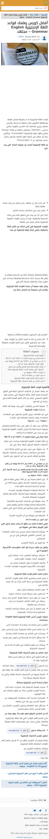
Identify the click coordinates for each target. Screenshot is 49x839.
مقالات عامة (43, 828)
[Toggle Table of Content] (42, 352)
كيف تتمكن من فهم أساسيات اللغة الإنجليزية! (27, 381)
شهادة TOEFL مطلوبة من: (33, 372)
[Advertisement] (24, 92)
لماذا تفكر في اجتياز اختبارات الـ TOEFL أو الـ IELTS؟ (24, 358)
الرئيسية (44, 14)
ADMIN (21, 36)
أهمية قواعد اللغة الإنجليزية (34, 355)
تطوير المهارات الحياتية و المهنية (36, 818)
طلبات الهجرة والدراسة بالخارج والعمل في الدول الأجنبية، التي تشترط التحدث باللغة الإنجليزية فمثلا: (25, 368)
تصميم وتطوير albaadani (24, 837)
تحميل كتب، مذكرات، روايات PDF (36, 814)
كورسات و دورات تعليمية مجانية (36, 825)
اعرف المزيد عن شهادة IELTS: (33, 375)
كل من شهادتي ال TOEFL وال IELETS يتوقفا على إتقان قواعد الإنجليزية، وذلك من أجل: (24, 362)
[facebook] (46, 810)
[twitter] (40, 810)
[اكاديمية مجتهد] (46, 3)
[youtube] (35, 810)
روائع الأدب (44, 821)
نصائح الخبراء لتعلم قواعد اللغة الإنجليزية (29, 378)
